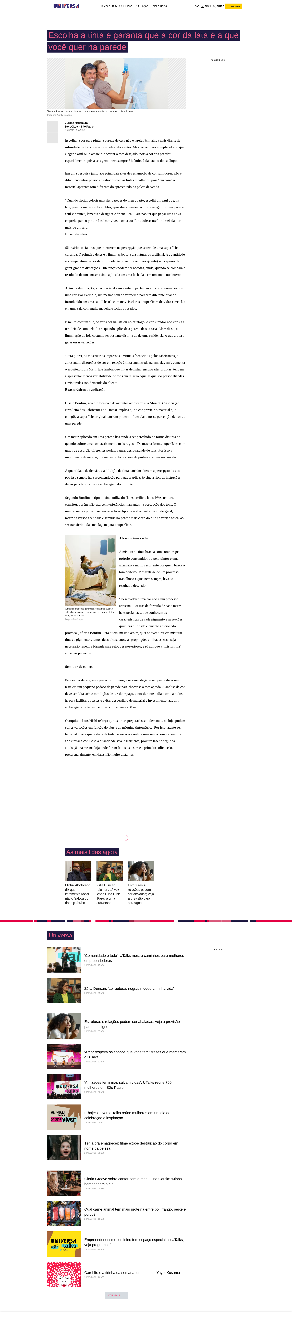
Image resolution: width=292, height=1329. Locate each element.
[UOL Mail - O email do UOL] (205, 6)
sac (197, 6)
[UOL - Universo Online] (82, 6)
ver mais (114, 1295)
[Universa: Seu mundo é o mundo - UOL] (66, 6)
